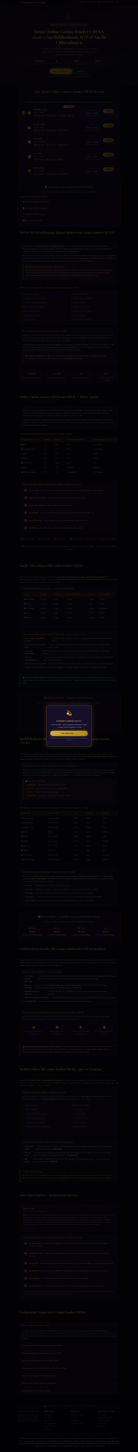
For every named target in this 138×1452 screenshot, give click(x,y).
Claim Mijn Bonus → (68, 733)
